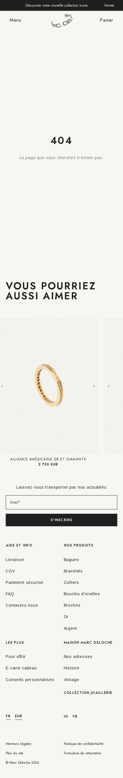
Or (66, 616)
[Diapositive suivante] (94, 386)
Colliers (72, 582)
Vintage (71, 679)
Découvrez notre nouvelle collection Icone (56, 5)
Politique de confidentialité (83, 743)
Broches (72, 605)
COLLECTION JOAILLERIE (88, 692)
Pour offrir (16, 656)
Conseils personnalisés (30, 679)
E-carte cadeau (21, 668)
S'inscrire (61, 520)
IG (66, 716)
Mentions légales (18, 743)
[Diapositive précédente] (109, 386)
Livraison (15, 559)
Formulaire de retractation (83, 753)
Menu (15, 20)
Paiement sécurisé (24, 582)
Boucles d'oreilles (82, 594)
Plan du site (14, 753)
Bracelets (73, 571)
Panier (106, 20)
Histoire (72, 668)
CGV (10, 571)
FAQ (10, 594)
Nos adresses (78, 656)
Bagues (71, 559)
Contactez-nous (22, 605)
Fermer (109, 5)
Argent (70, 628)
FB (75, 716)
